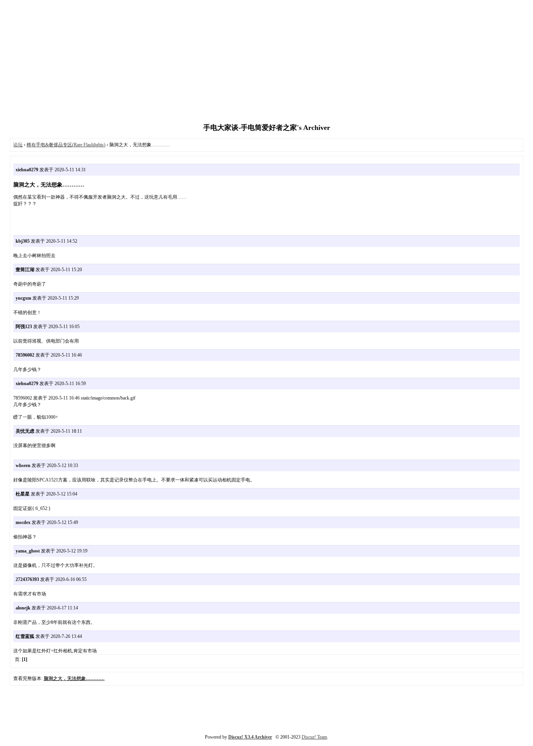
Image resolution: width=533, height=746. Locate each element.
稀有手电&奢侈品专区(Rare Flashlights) (66, 144)
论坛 (18, 144)
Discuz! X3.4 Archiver (250, 737)
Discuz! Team (314, 737)
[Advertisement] (266, 62)
